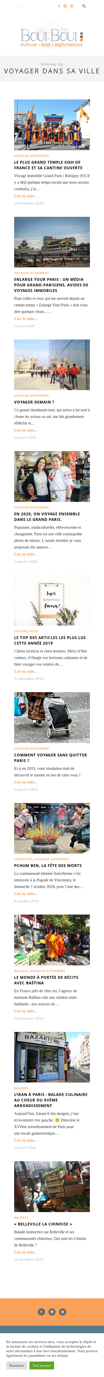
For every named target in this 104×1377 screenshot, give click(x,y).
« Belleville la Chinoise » (43, 1223)
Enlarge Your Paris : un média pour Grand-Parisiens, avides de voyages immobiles (51, 285)
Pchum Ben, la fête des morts (48, 865)
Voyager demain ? (34, 402)
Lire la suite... (25, 196)
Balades (21, 971)
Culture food (26, 631)
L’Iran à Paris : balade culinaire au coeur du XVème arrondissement (51, 1100)
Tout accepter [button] (42, 1365)
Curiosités (23, 859)
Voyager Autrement (31, 156)
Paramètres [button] (16, 1365)
